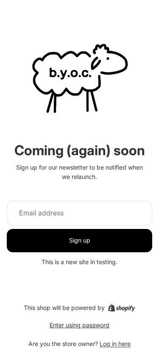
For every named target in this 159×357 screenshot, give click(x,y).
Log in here (115, 343)
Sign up (79, 240)
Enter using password (79, 325)
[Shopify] (121, 308)
